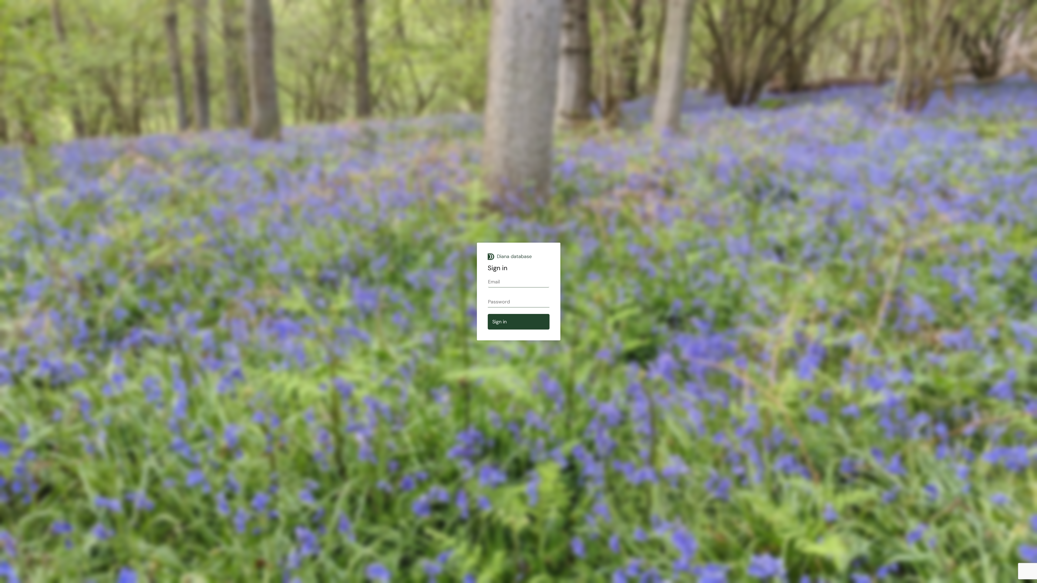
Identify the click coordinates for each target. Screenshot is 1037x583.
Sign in (499, 321)
